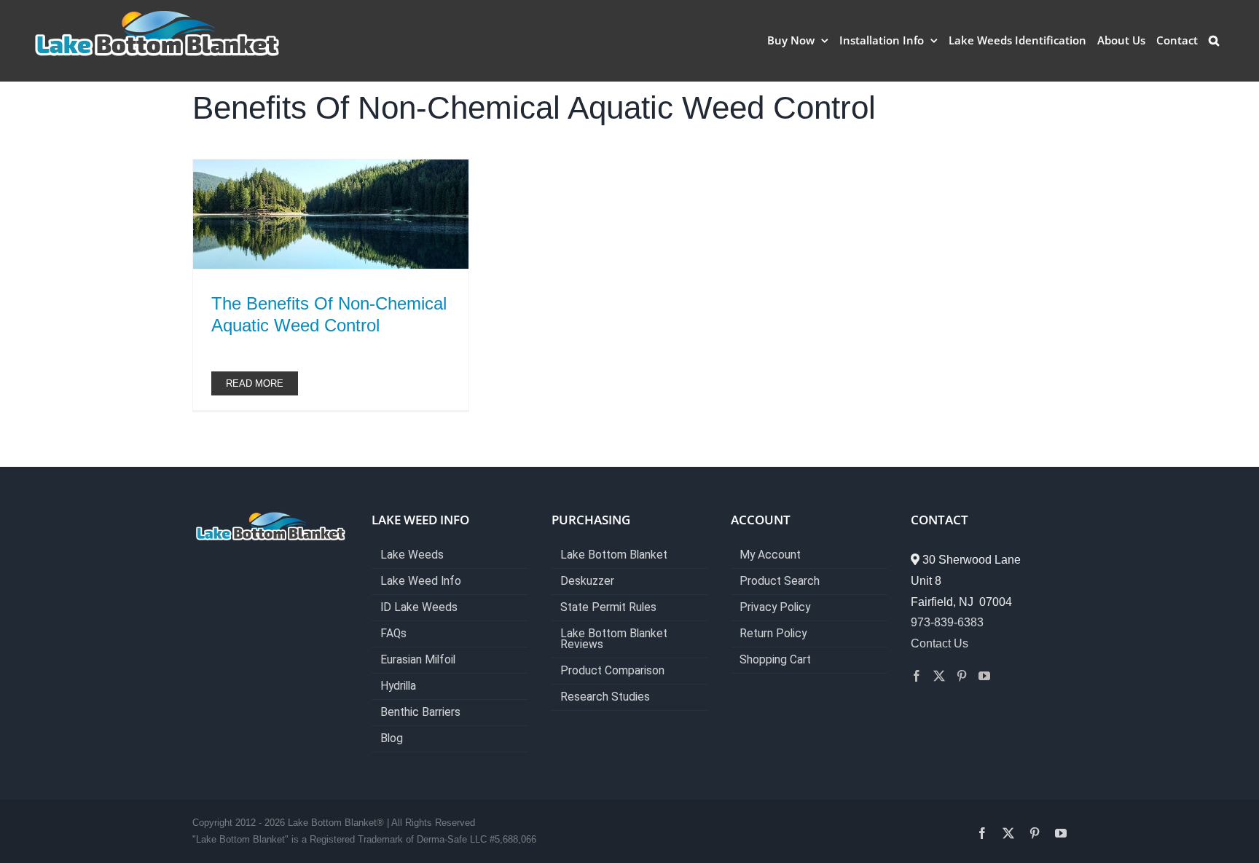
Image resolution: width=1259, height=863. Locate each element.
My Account (770, 555)
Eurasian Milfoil (417, 660)
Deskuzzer (587, 581)
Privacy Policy (775, 607)
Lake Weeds (412, 555)
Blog (391, 738)
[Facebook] (916, 676)
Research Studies (605, 697)
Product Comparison (612, 671)
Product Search (780, 581)
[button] (1214, 40)
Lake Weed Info (420, 581)
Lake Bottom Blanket (613, 555)
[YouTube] (984, 676)
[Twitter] (939, 676)
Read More (254, 383)
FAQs (393, 633)
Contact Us (939, 643)
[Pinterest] (962, 676)
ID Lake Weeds (419, 607)
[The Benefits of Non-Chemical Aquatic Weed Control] (330, 214)
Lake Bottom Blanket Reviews (613, 639)
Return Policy (773, 633)
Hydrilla (398, 686)
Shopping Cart (775, 660)
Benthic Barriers (420, 712)
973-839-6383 (947, 622)
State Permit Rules (608, 607)
